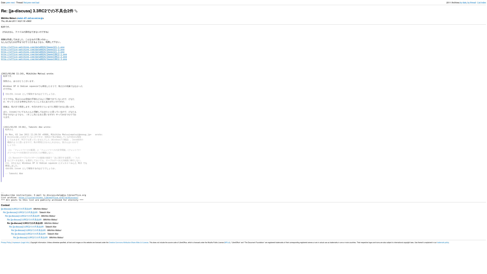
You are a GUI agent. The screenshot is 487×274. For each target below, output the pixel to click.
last (37, 2)
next (13, 2)
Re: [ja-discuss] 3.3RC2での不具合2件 (37, 11)
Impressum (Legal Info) (20, 242)
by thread (471, 2)
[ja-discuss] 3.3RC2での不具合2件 (16, 208)
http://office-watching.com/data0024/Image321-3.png (32, 52)
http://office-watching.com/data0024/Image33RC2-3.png (34, 59)
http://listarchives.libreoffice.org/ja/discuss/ (48, 197)
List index (481, 2)
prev (8, 2)
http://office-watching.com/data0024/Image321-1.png (32, 47)
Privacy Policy (6, 242)
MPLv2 (227, 242)
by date (463, 2)
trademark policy (443, 242)
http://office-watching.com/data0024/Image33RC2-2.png (34, 57)
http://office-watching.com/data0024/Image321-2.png (32, 49)
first (25, 2)
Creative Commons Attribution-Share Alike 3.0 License (128, 242)
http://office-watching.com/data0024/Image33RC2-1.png (34, 54)
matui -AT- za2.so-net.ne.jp (30, 18)
